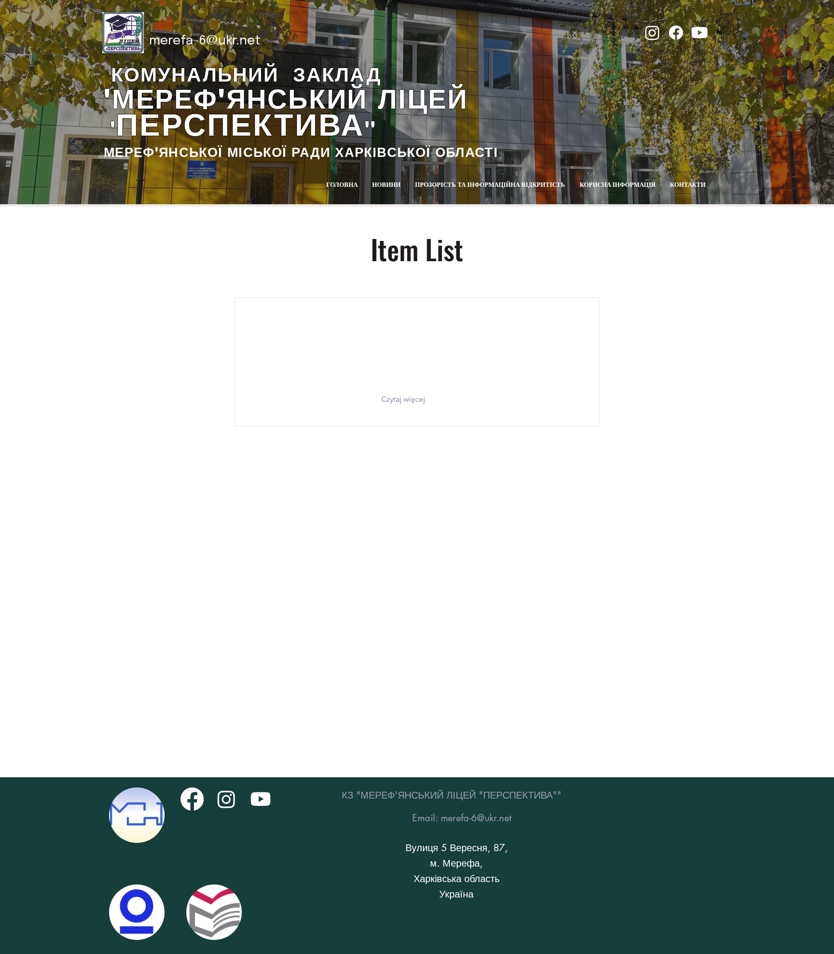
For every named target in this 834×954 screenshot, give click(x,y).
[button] (407, 399)
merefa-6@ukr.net (205, 40)
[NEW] (137, 815)
